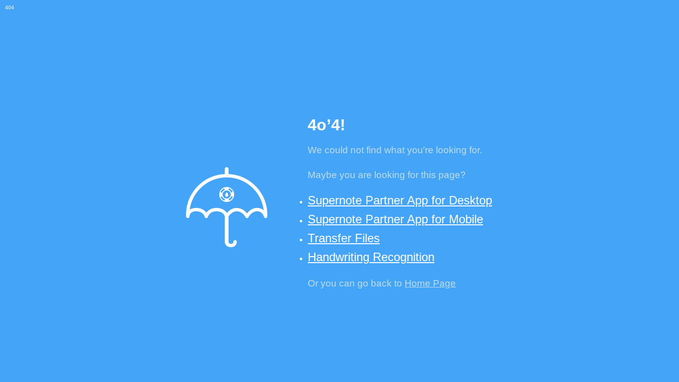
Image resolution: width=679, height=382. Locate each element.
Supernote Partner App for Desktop (400, 200)
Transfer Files (344, 238)
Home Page (430, 283)
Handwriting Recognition (371, 257)
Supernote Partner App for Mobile (395, 219)
